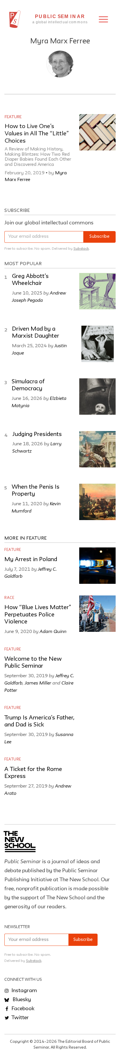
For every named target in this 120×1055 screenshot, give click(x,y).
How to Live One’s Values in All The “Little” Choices (37, 133)
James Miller (38, 682)
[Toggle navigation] (103, 19)
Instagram (23, 990)
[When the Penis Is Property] (97, 502)
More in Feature (25, 538)
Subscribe (99, 237)
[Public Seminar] (15, 19)
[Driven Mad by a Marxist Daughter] (97, 344)
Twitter (19, 1017)
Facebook (22, 1008)
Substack (81, 248)
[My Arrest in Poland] (97, 565)
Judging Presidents (37, 434)
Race (9, 598)
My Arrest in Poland (30, 559)
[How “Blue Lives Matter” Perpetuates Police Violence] (97, 613)
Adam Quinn (53, 631)
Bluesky (21, 999)
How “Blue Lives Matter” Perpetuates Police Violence (37, 615)
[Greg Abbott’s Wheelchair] (97, 291)
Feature (13, 117)
